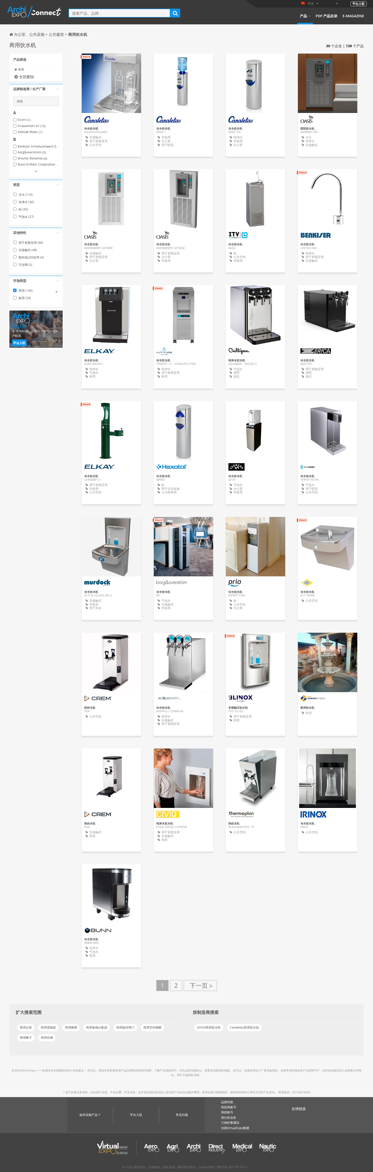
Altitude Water (30, 132)
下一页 (200, 985)
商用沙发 (26, 1027)
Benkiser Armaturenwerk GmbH (38, 146)
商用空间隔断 (152, 1027)
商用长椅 (47, 1037)
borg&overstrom (32, 152)
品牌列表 (227, 1102)
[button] (36, 89)
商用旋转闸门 (125, 1027)
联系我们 (255, 178)
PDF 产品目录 (326, 16)
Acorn (24, 120)
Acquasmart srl (32, 126)
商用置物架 (48, 1027)
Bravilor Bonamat (32, 158)
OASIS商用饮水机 (209, 1027)
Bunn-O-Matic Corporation (38, 164)
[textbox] (119, 13)
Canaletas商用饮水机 (244, 1027)
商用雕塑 (71, 1027)
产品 (303, 16)
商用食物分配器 (96, 1027)
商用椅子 (26, 1037)
